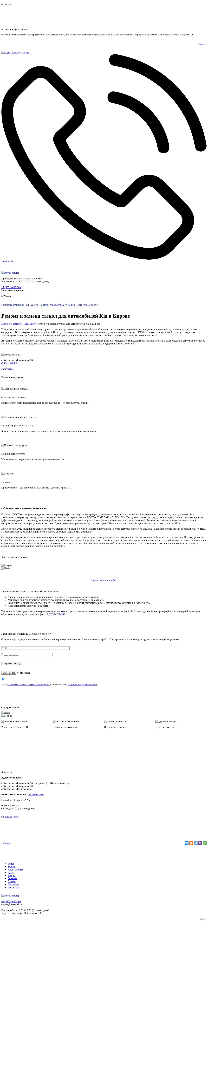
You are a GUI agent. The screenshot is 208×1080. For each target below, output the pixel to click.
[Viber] (200, 843)
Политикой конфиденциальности (82, 684)
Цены (11, 872)
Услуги (12, 866)
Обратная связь (9, 817)
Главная (5, 304)
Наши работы (15, 869)
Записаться (7, 369)
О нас (11, 863)
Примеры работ (47, 304)
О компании (17, 304)
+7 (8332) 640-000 (11, 287)
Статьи (12, 881)
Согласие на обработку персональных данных (28, 684)
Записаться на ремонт (13, 290)
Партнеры (81, 304)
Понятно (201, 44)
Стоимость (62, 304)
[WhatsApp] (205, 843)
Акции (72, 304)
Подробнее (200, 34)
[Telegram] (196, 843)
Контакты (92, 304)
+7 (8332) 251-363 (55, 614)
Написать (25, 52)
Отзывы (12, 878)
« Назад (5, 843)
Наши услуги (31, 304)
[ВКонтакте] (186, 843)
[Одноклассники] (191, 843)
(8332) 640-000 (9, 363)
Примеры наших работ (104, 580)
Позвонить (7, 261)
